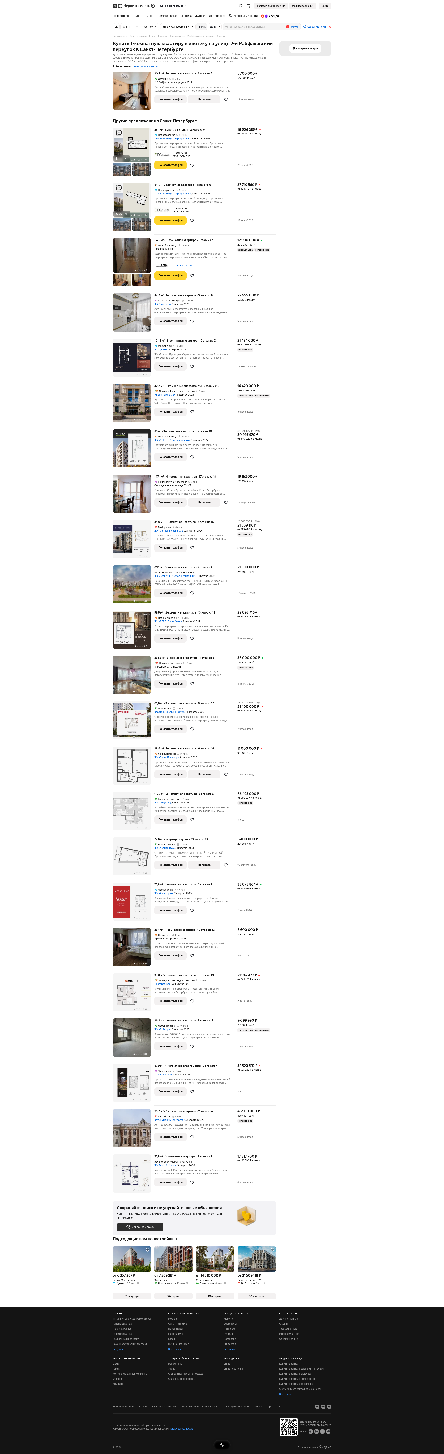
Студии (283, 1323)
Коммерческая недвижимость (130, 1373)
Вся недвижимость (123, 1406)
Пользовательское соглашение (200, 1406)
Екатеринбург (176, 1333)
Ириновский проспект (166, 938)
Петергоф (229, 1328)
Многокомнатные (289, 1333)
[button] (248, 6)
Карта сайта (273, 1406)
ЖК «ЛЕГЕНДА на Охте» (168, 621)
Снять (227, 1363)
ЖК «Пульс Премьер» (166, 757)
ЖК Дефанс (161, 349)
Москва (172, 1318)
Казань (172, 1338)
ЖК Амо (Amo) (162, 802)
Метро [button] (294, 27)
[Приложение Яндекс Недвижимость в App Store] (311, 1431)
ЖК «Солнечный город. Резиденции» (175, 576)
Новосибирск (175, 1328)
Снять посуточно (233, 1368)
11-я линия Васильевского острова (132, 1318)
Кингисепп (230, 1344)
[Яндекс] (325, 1447)
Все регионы (175, 1363)
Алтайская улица (122, 1323)
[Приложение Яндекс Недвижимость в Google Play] (316, 1431)
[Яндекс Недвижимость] (134, 5)
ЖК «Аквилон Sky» (164, 848)
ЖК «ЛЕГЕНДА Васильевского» (172, 440)
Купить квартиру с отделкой (295, 1373)
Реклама (143, 1406)
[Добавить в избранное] (226, 99)
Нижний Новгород (178, 1344)
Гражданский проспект (126, 1338)
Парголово (230, 1338)
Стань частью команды (165, 1406)
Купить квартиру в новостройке (297, 1378)
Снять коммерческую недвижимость (300, 1388)
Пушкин (228, 1333)
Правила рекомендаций (235, 1406)
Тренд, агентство (182, 265)
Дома (116, 1363)
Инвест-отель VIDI (165, 394)
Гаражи (117, 1368)
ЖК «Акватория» (163, 893)
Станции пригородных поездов (185, 1373)
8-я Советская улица (165, 666)
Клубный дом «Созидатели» (170, 1120)
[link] (325, 6)
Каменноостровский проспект (130, 1344)
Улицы (172, 1368)
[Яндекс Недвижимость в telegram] (329, 1407)
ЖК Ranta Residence (165, 1165)
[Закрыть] (329, 26)
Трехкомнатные (288, 1328)
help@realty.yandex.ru (181, 1428)
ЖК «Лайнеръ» (162, 1029)
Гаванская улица (163, 248)
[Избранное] (241, 6)
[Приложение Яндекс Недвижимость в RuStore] (328, 1431)
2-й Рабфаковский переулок (170, 82)
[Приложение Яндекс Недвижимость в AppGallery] (322, 1431)
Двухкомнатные (288, 1318)
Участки (117, 1378)
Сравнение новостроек (181, 1378)
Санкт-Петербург (178, 1323)
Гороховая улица (122, 1333)
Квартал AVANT (163, 1074)
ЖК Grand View (162, 304)
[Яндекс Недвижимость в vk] (317, 1407)
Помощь (257, 1406)
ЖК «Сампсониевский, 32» (169, 530)
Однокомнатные (288, 1338)
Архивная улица (122, 1328)
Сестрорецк (230, 1323)
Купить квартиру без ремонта (296, 1383)
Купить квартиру (288, 1363)
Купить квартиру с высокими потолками (302, 1368)
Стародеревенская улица (168, 485)
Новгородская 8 (163, 984)
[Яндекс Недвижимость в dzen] (323, 1407)
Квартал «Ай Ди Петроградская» (172, 138)
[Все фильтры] (116, 26)
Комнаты (118, 1383)
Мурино (228, 1318)
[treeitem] (122, 16)
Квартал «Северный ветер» (170, 712)
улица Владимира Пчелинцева (171, 572)
